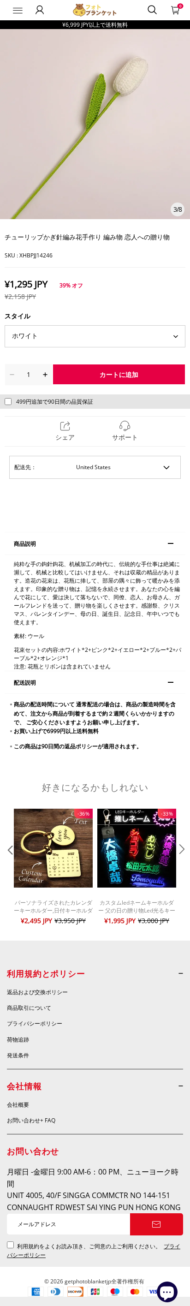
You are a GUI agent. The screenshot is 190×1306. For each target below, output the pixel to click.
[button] (9, 868)
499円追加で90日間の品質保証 (54, 402)
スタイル (17, 315)
